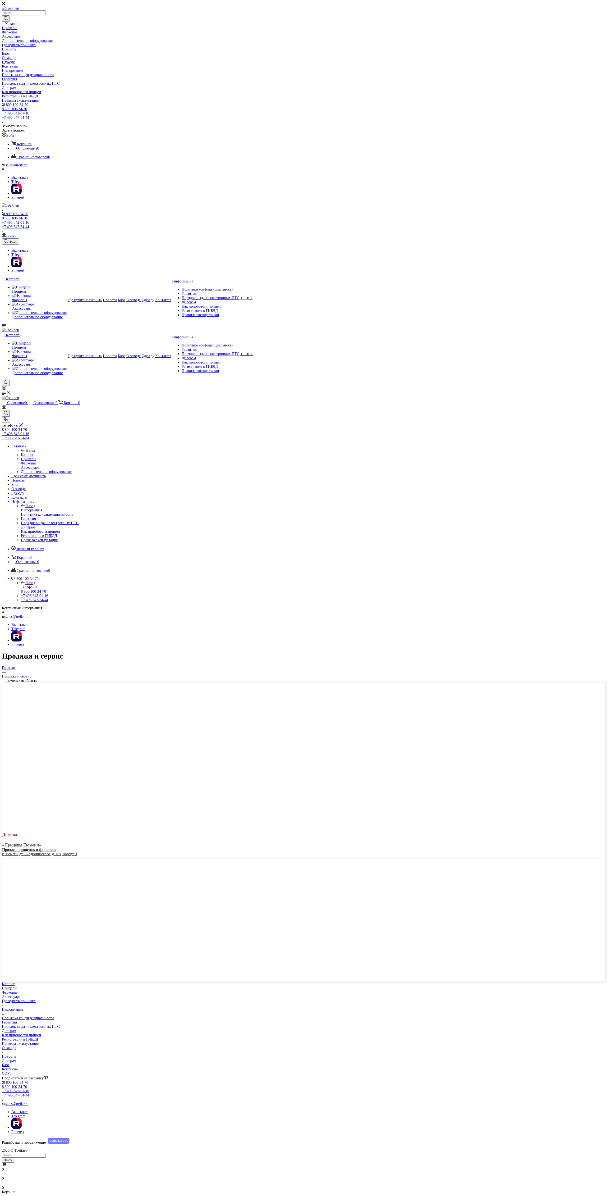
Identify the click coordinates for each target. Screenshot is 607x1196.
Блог (5, 1065)
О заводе (9, 1048)
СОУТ (7, 1073)
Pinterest (17, 197)
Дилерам (9, 1031)
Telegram (18, 182)
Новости (9, 1056)
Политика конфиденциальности (28, 1018)
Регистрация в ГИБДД (20, 1039)
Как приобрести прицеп (21, 1035)
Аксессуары (11, 997)
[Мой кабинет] (4, 389)
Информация (31, 510)
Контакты (10, 1069)
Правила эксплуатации (20, 1043)
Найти (8, 1160)
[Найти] (6, 18)
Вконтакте (19, 177)
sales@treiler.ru (16, 165)
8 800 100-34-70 (15, 105)
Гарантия (9, 1022)
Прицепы (9, 988)
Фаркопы (9, 992)
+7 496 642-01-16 (15, 113)
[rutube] (16, 193)
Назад (30, 450)
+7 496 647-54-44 (15, 117)
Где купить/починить (19, 1001)
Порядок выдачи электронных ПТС (31, 1026)
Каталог (27, 455)
